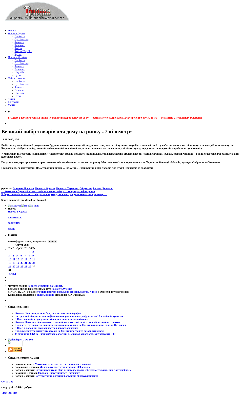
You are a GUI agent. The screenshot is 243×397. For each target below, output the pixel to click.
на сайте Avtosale (62, 288)
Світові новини (16, 78)
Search (12, 241)
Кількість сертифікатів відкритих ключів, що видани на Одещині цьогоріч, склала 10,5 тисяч (70, 325)
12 (17, 259)
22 (29, 262)
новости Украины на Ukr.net (45, 285)
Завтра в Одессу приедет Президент (59, 373)
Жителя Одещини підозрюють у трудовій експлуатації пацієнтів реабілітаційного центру (67, 322)
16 (33, 259)
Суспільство (21, 39)
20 (21, 262)
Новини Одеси (16, 33)
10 (9, 259)
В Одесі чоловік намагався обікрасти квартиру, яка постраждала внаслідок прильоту (54, 194)
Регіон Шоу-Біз (23, 51)
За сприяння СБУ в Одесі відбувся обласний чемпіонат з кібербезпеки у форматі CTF (65, 334)
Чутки (18, 54)
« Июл (12, 273)
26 (17, 266)
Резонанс (20, 45)
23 (33, 262)
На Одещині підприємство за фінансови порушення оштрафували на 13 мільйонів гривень (69, 316)
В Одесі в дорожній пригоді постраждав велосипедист (46, 328)
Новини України (17, 57)
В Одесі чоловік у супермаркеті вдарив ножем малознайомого (51, 319)
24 (9, 266)
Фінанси (19, 42)
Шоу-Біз (19, 72)
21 (25, 262)
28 (25, 266)
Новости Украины (67, 188)
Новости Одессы (45, 188)
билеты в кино (45, 294)
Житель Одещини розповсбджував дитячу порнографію (48, 313)
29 (29, 266)
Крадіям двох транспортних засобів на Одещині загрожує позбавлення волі (59, 331)
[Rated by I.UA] (15, 345)
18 (14, 262)
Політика (20, 36)
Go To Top (7, 381)
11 (14, 259)
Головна (12, 30)
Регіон (18, 48)
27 (21, 266)
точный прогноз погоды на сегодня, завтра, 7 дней (67, 291)
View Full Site (9, 392)
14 (25, 259)
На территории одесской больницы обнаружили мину (66, 376)
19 (17, 262)
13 (21, 259)
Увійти (12, 105)
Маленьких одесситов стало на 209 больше (65, 367)
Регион (97, 188)
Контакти (13, 102)
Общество (86, 188)
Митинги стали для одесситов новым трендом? (63, 364)
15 (29, 259)
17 (9, 262)
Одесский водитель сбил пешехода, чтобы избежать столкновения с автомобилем (82, 370)
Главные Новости (23, 188)
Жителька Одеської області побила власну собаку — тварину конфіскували (48, 191)
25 (14, 266)
